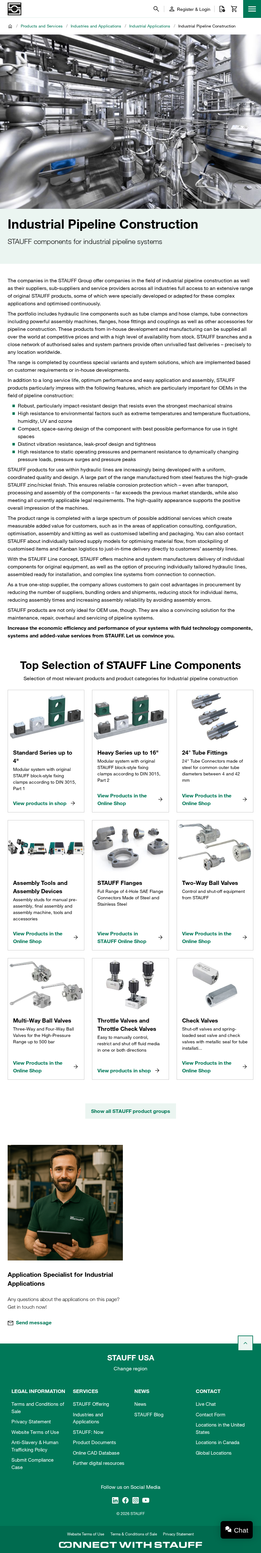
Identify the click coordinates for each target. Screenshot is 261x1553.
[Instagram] (135, 1500)
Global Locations (214, 1453)
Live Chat (206, 1404)
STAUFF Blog (149, 1414)
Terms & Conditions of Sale (133, 1533)
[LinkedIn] (115, 1500)
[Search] (156, 9)
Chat (241, 1530)
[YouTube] (146, 1500)
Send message (34, 1322)
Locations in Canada (217, 1442)
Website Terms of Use (35, 1432)
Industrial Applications (149, 25)
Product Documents (94, 1442)
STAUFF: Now (88, 1432)
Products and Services (42, 25)
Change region (130, 1368)
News (140, 1404)
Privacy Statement (31, 1421)
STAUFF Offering (91, 1404)
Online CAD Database (96, 1453)
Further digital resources (98, 1463)
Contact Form (210, 1414)
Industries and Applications (96, 25)
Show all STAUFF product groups (130, 1111)
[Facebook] (125, 1500)
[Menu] (252, 9)
